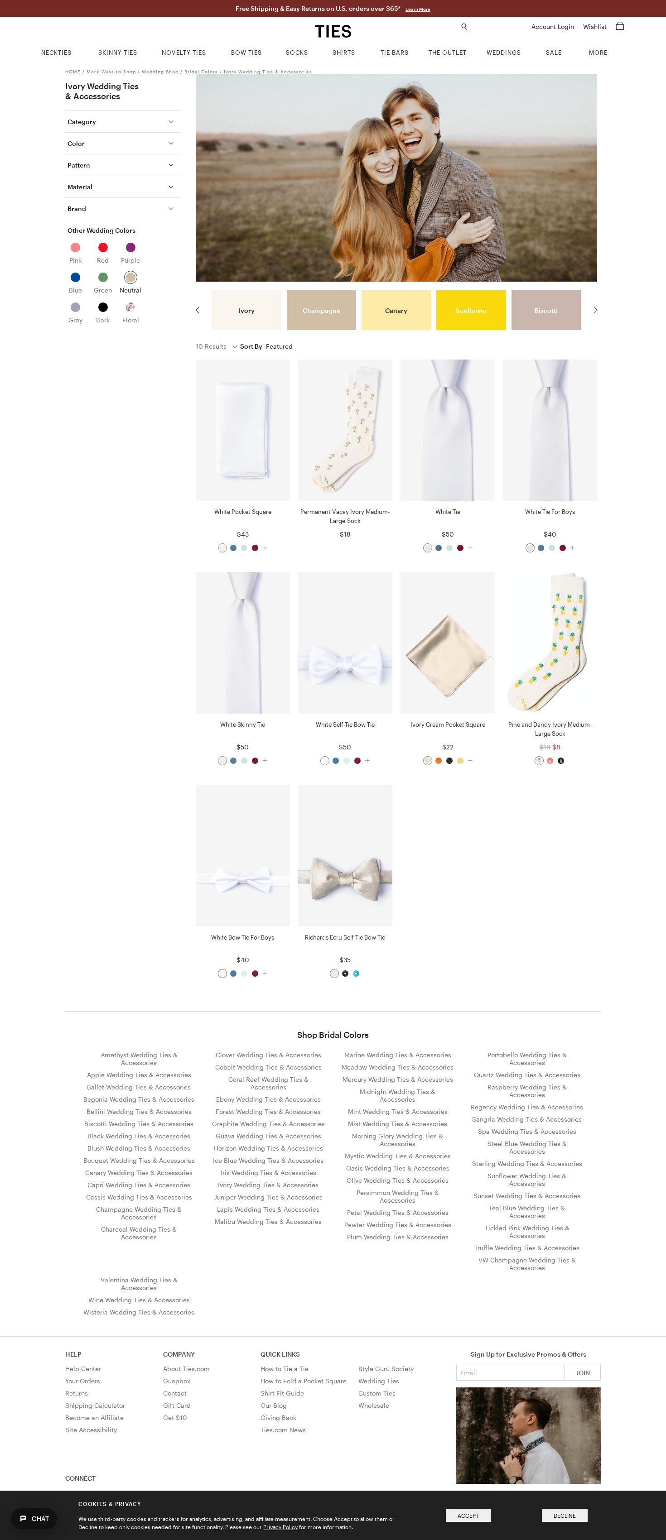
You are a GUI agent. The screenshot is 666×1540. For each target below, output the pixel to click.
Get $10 (175, 1417)
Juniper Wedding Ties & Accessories (268, 1197)
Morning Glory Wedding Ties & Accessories (397, 1139)
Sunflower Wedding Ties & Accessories (526, 1179)
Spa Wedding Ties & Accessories (527, 1131)
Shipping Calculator (95, 1405)
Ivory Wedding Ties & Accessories (268, 71)
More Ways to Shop (111, 71)
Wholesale (373, 1405)
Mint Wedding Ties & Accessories (398, 1111)
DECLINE (565, 1515)
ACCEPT (468, 1515)
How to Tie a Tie (285, 1368)
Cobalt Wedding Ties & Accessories (268, 1067)
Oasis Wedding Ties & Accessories (397, 1168)
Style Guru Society (386, 1368)
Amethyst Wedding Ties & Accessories (139, 1058)
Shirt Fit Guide (282, 1393)
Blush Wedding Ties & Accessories (138, 1148)
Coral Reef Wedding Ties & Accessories (268, 1083)
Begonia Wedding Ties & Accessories (138, 1099)
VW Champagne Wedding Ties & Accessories (527, 1263)
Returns (76, 1393)
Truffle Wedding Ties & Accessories (526, 1248)
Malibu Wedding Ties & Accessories (268, 1221)
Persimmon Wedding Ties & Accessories (398, 1196)
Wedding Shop (160, 71)
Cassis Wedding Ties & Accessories (139, 1197)
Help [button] (73, 1354)
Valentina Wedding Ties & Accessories (139, 1283)
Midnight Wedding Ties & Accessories (397, 1095)
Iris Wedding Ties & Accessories (268, 1172)
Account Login (553, 26)
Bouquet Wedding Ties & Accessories (139, 1160)
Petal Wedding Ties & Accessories (398, 1212)
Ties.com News (283, 1430)
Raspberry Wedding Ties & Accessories (527, 1091)
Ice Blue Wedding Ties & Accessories (268, 1160)
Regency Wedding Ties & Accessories (527, 1107)
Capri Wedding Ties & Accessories (138, 1185)
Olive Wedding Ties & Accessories (398, 1180)
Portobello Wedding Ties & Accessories (527, 1058)
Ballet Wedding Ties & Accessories (139, 1087)
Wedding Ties (378, 1381)
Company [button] (179, 1354)
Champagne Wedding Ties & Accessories (139, 1213)
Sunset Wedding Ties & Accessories (526, 1195)
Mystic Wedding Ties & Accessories (398, 1156)
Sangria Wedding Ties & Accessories (527, 1119)
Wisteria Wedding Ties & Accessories (138, 1312)
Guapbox (176, 1381)
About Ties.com (186, 1368)
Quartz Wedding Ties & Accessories (527, 1075)
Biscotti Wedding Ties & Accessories (138, 1123)
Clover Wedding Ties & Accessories (268, 1055)
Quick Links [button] (280, 1354)
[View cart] (620, 26)
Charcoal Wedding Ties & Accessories (139, 1233)
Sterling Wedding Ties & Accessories (527, 1163)
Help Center (83, 1368)
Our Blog (274, 1405)
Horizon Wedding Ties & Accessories (268, 1148)
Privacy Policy (280, 1527)
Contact (175, 1393)
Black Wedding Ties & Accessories (138, 1136)
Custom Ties (377, 1393)
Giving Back (278, 1417)
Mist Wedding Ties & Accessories (397, 1123)
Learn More (417, 9)
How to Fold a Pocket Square (304, 1381)
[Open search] (464, 27)
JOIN (583, 1373)
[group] (246, 310)
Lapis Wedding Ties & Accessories (268, 1209)
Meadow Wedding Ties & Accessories (398, 1067)
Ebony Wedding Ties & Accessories (268, 1099)
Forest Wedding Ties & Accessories (268, 1111)
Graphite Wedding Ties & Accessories (268, 1123)
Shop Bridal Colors (333, 1035)
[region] (397, 310)
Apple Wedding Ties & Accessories (139, 1075)
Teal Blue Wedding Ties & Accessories (527, 1211)
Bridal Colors (201, 71)
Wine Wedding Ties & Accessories (139, 1300)
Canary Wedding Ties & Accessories (139, 1172)
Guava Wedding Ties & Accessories (268, 1136)
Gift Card (177, 1405)
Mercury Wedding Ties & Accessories (398, 1079)
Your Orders (82, 1381)
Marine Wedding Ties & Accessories (397, 1055)
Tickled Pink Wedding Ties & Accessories (527, 1231)
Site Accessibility (91, 1430)
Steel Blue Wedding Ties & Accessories (527, 1147)
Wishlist (595, 26)
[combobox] (498, 27)
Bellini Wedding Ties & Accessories (139, 1111)
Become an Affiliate (94, 1417)
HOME (73, 71)
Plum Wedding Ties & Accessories (398, 1237)
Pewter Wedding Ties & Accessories (397, 1224)
